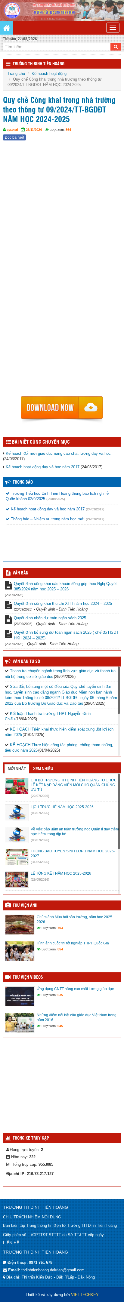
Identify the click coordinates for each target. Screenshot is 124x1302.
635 (60, 995)
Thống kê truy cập (31, 1138)
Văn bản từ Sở (26, 662)
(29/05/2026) (40, 879)
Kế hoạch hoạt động (49, 73)
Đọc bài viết (14, 137)
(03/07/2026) (40, 813)
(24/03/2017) (95, 509)
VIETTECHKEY (85, 1294)
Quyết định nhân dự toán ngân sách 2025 (50, 618)
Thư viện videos (28, 977)
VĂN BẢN (20, 573)
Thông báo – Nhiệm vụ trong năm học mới (47, 519)
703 (60, 928)
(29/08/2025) (55, 499)
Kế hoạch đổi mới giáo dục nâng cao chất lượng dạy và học (58, 453)
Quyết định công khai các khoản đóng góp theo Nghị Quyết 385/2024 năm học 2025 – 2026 (65, 586)
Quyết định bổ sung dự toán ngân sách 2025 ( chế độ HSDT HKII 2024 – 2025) (66, 635)
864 (68, 129)
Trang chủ (16, 73)
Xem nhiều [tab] (43, 769)
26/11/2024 (34, 129)
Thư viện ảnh (25, 905)
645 (60, 1026)
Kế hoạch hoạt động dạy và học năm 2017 (42, 467)
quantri (12, 129)
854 (60, 949)
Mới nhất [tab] (17, 769)
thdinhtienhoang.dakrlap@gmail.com (53, 1270)
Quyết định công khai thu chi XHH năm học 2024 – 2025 (63, 603)
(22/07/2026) (40, 796)
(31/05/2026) (40, 862)
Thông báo (23, 482)
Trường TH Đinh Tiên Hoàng (38, 64)
